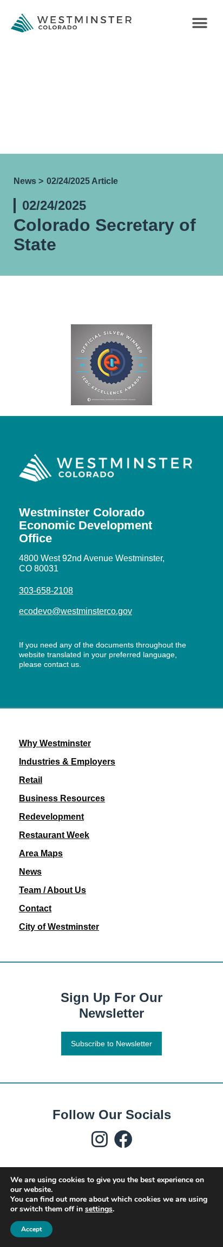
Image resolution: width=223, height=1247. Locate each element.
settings (99, 1209)
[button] (200, 23)
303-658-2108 (46, 590)
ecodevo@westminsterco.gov (75, 611)
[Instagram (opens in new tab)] (99, 1139)
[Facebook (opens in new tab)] (123, 1139)
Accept (31, 1229)
